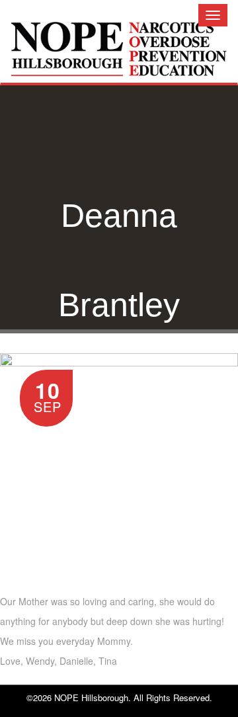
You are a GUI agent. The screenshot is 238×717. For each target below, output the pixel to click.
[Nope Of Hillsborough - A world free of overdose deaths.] (119, 59)
